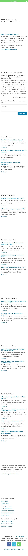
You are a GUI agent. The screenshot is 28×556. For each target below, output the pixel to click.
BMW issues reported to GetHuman (10, 474)
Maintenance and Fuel (6, 508)
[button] (26, 1)
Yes (16, 536)
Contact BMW (4, 501)
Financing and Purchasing (7, 510)
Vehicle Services (5, 503)
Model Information (5, 515)
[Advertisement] (14, 61)
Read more (4, 147)
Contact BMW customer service (9, 49)
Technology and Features (7, 513)
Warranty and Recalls (6, 506)
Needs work (21, 536)
